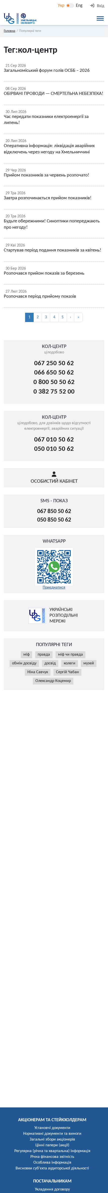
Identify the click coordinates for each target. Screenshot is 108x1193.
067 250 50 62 (54, 363)
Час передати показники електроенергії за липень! (46, 119)
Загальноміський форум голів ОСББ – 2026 (47, 70)
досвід (50, 663)
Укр (61, 6)
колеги (69, 663)
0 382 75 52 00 (54, 392)
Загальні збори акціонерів (52, 1140)
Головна (9, 31)
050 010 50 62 (54, 449)
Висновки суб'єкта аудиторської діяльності (52, 1168)
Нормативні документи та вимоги (52, 1134)
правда (44, 655)
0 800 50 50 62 (54, 382)
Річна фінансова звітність (52, 1157)
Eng (79, 6)
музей (88, 663)
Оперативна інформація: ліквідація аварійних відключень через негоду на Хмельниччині (49, 149)
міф (26, 655)
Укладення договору (52, 1189)
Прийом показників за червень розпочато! (46, 175)
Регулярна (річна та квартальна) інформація (52, 1151)
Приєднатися (54, 588)
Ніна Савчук (37, 672)
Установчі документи (52, 1128)
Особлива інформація (52, 1163)
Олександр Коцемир (53, 681)
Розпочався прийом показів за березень (44, 273)
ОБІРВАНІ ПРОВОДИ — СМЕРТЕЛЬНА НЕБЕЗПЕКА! (53, 93)
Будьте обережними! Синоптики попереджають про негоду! (52, 224)
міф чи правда (70, 655)
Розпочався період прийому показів (40, 296)
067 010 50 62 (54, 439)
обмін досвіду (24, 663)
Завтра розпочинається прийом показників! (47, 198)
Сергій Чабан (67, 672)
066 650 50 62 (54, 372)
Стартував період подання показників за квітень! (52, 250)
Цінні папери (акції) (52, 1145)
